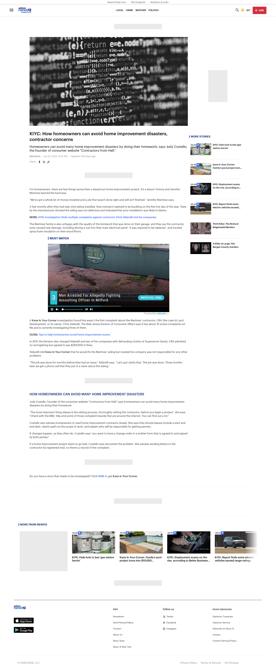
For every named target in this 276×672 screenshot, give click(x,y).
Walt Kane (35, 156)
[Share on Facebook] (39, 162)
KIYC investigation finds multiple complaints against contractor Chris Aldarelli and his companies (97, 217)
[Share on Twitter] (44, 162)
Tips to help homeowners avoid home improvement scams (74, 334)
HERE (101, 476)
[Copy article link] (48, 162)
